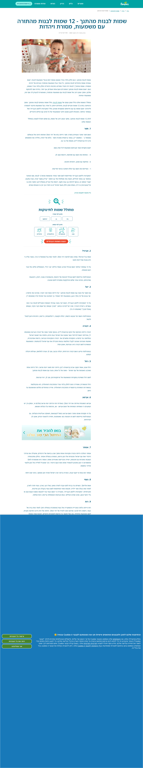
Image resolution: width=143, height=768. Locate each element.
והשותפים (117, 639)
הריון (123, 11)
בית (128, 11)
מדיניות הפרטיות (90, 643)
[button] (67, 218)
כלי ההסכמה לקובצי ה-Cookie (89, 646)
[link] (56, 432)
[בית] (125, 4)
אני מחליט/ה (17, 646)
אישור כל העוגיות (17, 636)
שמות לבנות (57, 102)
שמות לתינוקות (115, 11)
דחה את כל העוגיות (17, 641)
